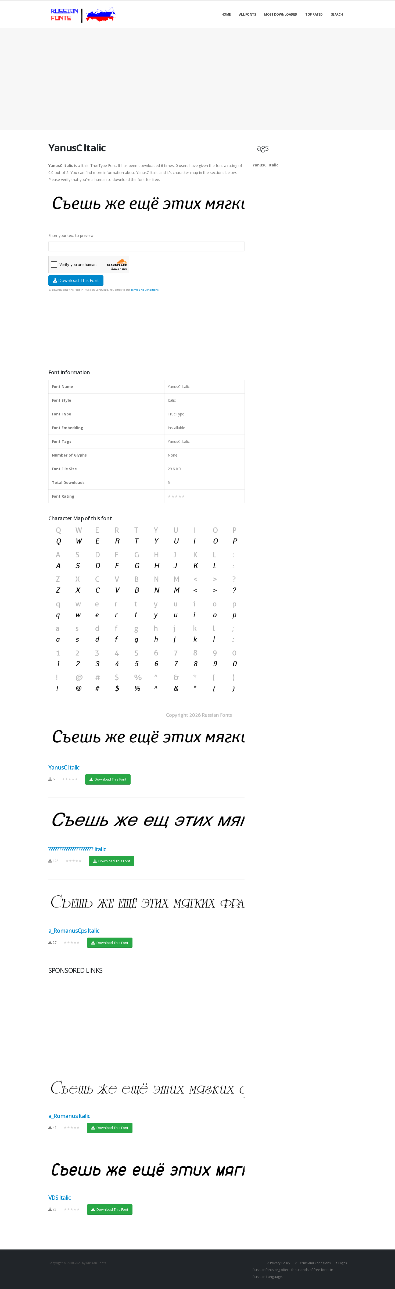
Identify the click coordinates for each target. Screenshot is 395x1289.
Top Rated (314, 14)
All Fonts (247, 14)
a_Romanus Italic (69, 1116)
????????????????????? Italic (77, 849)
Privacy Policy (280, 1263)
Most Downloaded (280, 14)
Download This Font (78, 280)
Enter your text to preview (71, 235)
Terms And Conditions (314, 1263)
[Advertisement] (197, 79)
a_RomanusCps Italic (73, 930)
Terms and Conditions (145, 289)
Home (226, 14)
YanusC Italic (63, 767)
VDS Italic (59, 1197)
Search (337, 14)
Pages (342, 1263)
